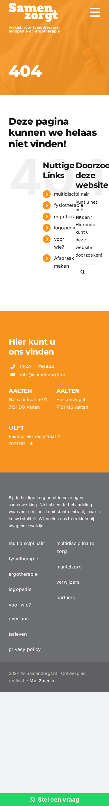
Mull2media (41, 680)
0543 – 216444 (37, 367)
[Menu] (95, 12)
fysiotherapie (68, 205)
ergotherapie (68, 216)
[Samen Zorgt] (33, 5)
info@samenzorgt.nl (42, 374)
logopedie (65, 228)
